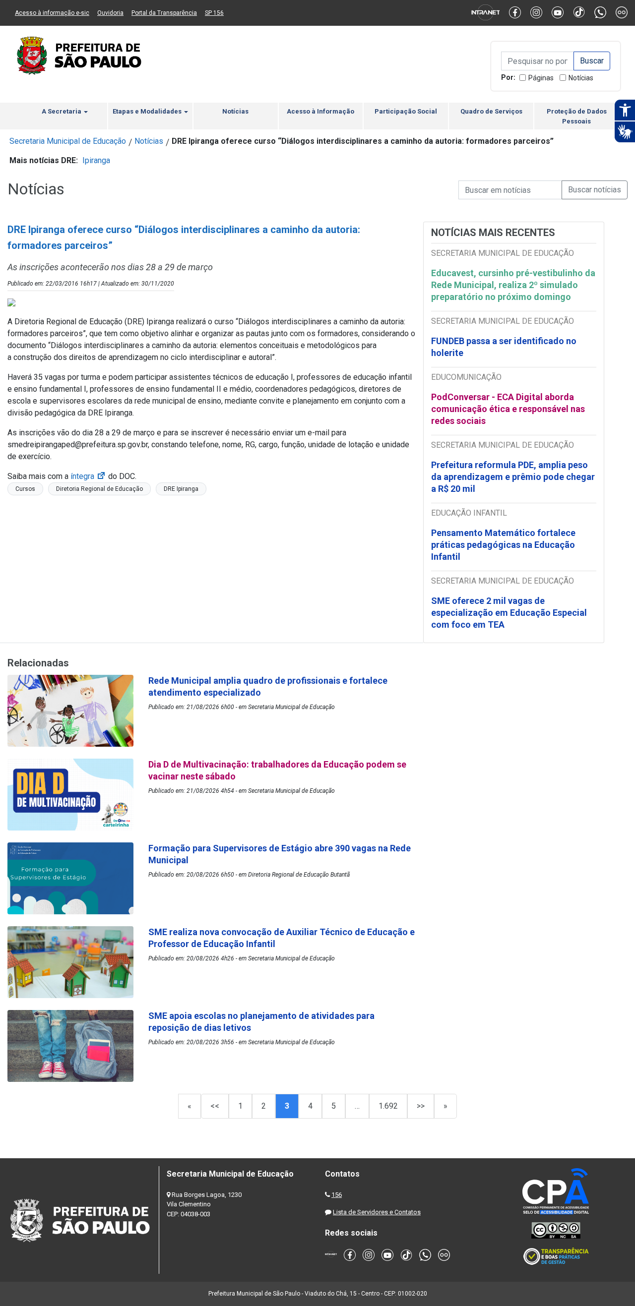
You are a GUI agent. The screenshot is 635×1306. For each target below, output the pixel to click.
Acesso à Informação (320, 111)
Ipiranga (96, 160)
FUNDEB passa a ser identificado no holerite (503, 347)
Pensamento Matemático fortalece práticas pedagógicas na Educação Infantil (503, 545)
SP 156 (214, 12)
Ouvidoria (110, 12)
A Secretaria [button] (62, 111)
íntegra (88, 476)
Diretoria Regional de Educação (99, 488)
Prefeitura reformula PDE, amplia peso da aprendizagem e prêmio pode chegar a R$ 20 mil (513, 477)
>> (421, 1106)
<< (214, 1106)
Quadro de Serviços (491, 111)
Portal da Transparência (164, 12)
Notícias (581, 78)
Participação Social (406, 111)
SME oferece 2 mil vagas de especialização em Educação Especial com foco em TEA (509, 612)
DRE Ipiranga (181, 488)
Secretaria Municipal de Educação (67, 141)
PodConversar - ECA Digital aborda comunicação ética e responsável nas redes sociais (508, 409)
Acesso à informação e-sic (52, 12)
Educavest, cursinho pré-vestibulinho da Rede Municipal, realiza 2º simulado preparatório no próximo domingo (513, 285)
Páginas (541, 78)
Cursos (25, 488)
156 (336, 1194)
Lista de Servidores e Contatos (377, 1212)
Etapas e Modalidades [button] (148, 111)
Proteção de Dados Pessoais (577, 116)
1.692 (388, 1106)
